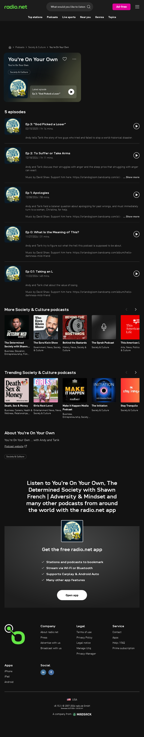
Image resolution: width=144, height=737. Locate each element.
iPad (7, 676)
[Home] (9, 47)
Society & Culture (19, 72)
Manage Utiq (83, 648)
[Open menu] (137, 6)
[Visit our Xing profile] (51, 672)
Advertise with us (50, 643)
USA (74, 699)
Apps (115, 637)
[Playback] (71, 92)
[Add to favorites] (65, 59)
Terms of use (84, 632)
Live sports (69, 17)
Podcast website (13, 446)
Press (43, 637)
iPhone (8, 671)
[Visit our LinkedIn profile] (43, 672)
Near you (85, 17)
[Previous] (126, 308)
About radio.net (49, 632)
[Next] (136, 308)
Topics (112, 17)
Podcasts (52, 17)
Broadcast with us (51, 648)
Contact (117, 632)
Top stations (35, 17)
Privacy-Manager (86, 653)
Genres (99, 17)
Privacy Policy (84, 637)
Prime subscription (123, 648)
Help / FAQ (118, 643)
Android (9, 682)
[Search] (88, 6)
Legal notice (83, 643)
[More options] (74, 59)
